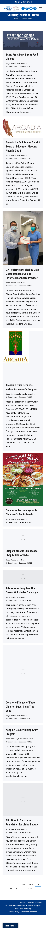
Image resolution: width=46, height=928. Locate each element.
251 (10, 888)
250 (38, 884)
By (11, 67)
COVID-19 (14, 739)
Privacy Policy (14, 912)
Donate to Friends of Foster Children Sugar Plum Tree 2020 (21, 706)
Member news (16, 63)
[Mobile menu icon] (40, 8)
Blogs (8, 63)
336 (30, 888)
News (23, 63)
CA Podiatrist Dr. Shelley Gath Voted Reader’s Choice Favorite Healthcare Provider (22, 274)
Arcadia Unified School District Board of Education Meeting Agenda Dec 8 (23, 146)
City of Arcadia (16, 394)
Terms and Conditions (29, 912)
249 (31, 884)
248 (23, 884)
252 (18, 888)
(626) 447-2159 (25, 2)
